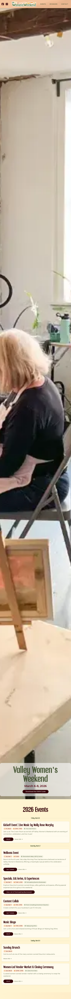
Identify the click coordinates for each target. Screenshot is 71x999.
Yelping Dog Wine (31, 926)
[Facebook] (2, 4)
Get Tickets (10, 869)
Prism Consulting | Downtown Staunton (37, 905)
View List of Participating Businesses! (19, 892)
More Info (18, 839)
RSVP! (8, 839)
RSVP (8, 934)
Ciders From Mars (32, 970)
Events (43, 4)
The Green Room (31, 828)
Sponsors (53, 4)
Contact (64, 4)
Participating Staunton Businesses (36, 882)
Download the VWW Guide (36, 791)
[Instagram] (7, 4)
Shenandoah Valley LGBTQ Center (32, 856)
